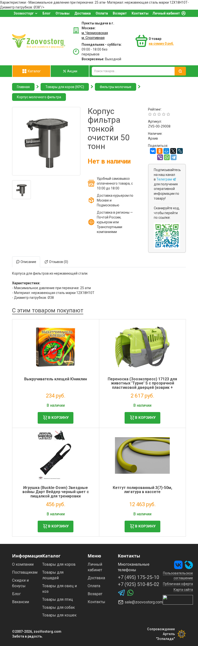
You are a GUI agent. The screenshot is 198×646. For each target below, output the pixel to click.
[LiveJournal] (180, 151)
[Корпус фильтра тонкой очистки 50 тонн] (46, 141)
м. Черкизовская (95, 33)
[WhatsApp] (167, 157)
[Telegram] (174, 157)
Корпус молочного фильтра (39, 97)
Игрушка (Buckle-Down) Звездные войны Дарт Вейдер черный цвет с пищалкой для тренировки (55, 491)
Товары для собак (58, 607)
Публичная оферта (178, 584)
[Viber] (160, 157)
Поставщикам (24, 572)
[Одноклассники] (160, 151)
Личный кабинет (166, 13)
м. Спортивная (93, 38)
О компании (23, 564)
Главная (23, 87)
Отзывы (63, 13)
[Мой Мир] (166, 151)
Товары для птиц (57, 599)
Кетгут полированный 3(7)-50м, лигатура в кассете (142, 489)
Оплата (102, 13)
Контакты (140, 13)
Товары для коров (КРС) (64, 87)
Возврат (120, 13)
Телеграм (164, 179)
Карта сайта (183, 590)
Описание (28, 262)
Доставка (82, 13)
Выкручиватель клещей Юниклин (55, 379)
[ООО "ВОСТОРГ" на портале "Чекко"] (178, 599)
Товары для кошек (59, 615)
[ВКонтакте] (153, 151)
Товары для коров (59, 564)
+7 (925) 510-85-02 (138, 584)
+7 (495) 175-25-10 (138, 577)
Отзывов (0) (58, 262)
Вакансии (20, 602)
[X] (173, 151)
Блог (46, 13)
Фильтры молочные (115, 87)
